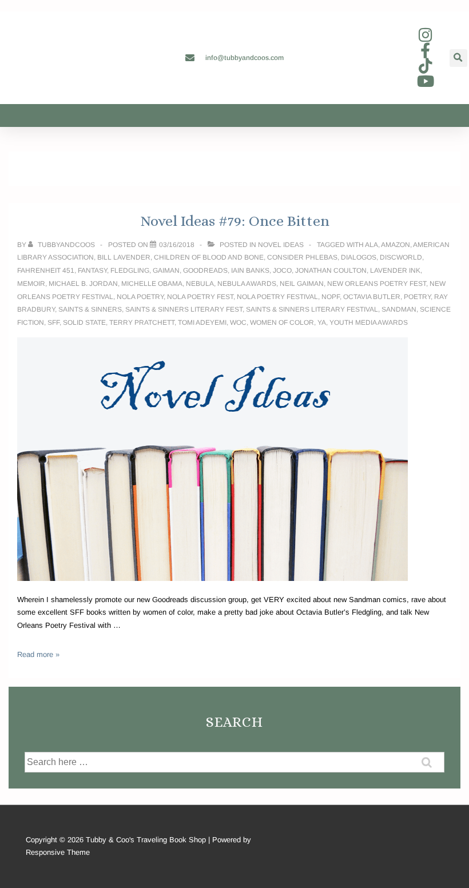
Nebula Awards (246, 284)
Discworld (401, 257)
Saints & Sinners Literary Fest (184, 309)
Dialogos (358, 257)
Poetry (417, 297)
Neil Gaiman (302, 284)
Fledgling (129, 270)
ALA (371, 245)
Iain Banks (250, 270)
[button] (458, 58)
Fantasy (92, 270)
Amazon (395, 245)
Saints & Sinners (90, 309)
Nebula (200, 284)
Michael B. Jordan (83, 284)
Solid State (84, 322)
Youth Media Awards (368, 322)
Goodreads (205, 270)
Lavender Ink (395, 270)
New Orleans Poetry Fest (376, 284)
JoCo (282, 270)
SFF (53, 322)
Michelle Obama (151, 284)
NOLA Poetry (140, 297)
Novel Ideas (281, 245)
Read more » (38, 654)
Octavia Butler (371, 297)
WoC (238, 322)
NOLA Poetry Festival (277, 297)
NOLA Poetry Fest (200, 297)
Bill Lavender (123, 257)
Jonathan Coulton (331, 270)
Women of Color (282, 322)
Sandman (398, 309)
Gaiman (166, 270)
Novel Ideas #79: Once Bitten (234, 220)
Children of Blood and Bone (209, 257)
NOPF (330, 297)
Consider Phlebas (302, 257)
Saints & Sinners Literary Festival (312, 309)
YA (321, 322)
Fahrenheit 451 (45, 270)
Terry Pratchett (141, 322)
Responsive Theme (58, 852)
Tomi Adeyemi (202, 322)
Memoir (31, 284)
